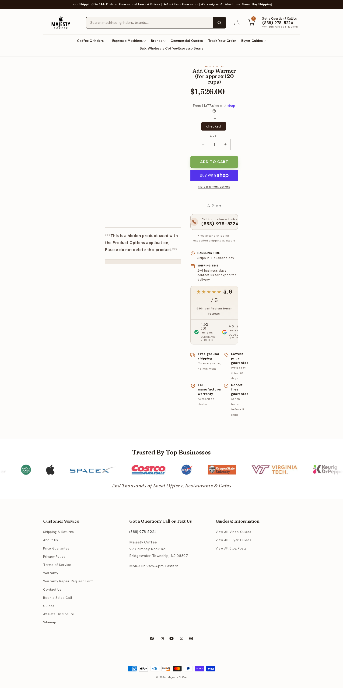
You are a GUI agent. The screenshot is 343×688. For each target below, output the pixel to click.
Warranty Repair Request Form (68, 581)
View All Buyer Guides (233, 540)
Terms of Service (57, 565)
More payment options (214, 186)
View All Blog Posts (231, 548)
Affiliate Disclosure (58, 614)
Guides (48, 606)
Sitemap (49, 622)
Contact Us (52, 589)
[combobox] (149, 22)
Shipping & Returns (58, 532)
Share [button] (216, 205)
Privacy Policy (54, 556)
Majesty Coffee (177, 677)
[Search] (219, 22)
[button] (92, 40)
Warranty (50, 573)
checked (213, 126)
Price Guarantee (56, 548)
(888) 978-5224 (142, 531)
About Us (50, 540)
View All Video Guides (233, 532)
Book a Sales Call (57, 598)
